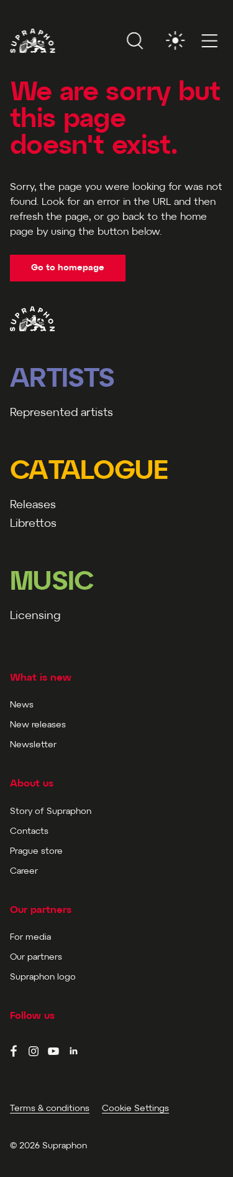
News (22, 705)
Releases (33, 505)
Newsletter (33, 745)
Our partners (36, 957)
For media (30, 938)
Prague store (36, 852)
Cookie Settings (135, 1109)
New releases (38, 725)
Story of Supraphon (50, 812)
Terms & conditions (49, 1109)
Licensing (35, 616)
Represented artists (61, 413)
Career (24, 871)
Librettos (33, 524)
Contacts (29, 832)
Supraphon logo (43, 977)
